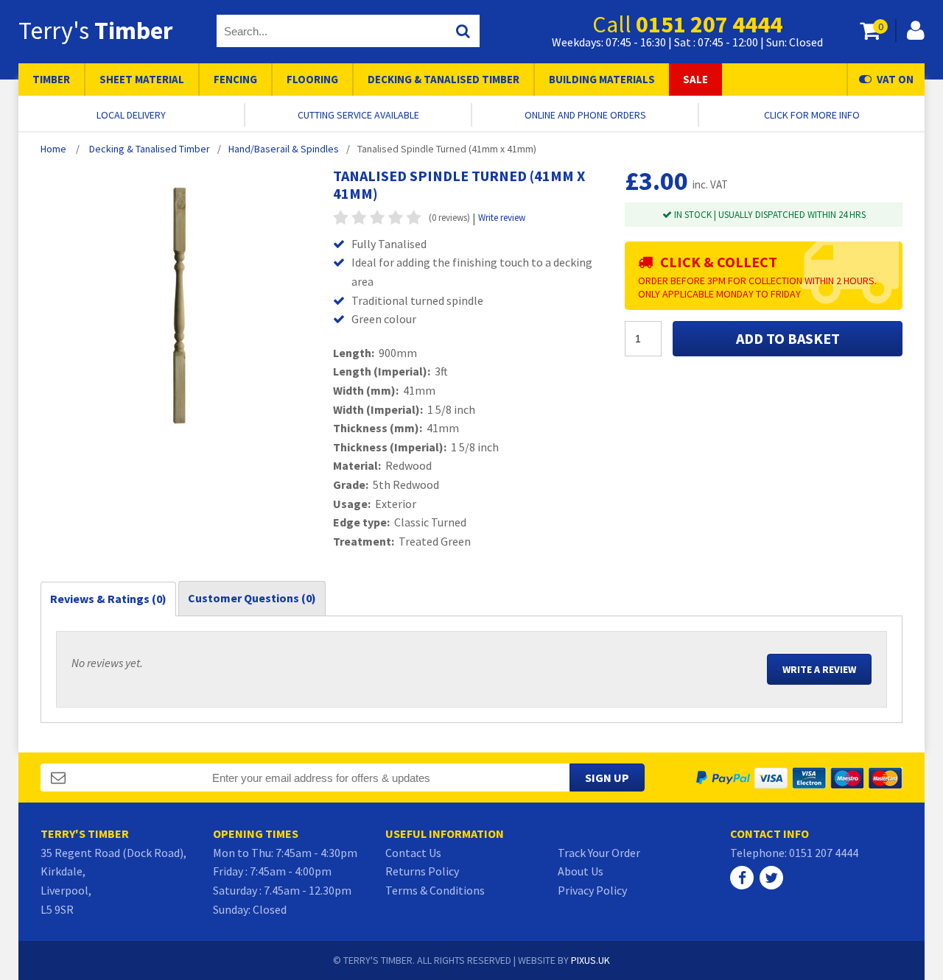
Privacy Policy (592, 890)
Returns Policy (422, 871)
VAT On (895, 79)
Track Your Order (599, 852)
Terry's (95, 30)
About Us (580, 871)
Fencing (235, 79)
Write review (501, 217)
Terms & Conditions (435, 890)
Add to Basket (788, 338)
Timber (51, 79)
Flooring (312, 79)
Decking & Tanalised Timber (443, 79)
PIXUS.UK (590, 960)
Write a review (819, 669)
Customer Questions (252, 598)
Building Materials (602, 79)
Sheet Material (141, 79)
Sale (695, 79)
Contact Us (413, 852)
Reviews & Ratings (108, 598)
